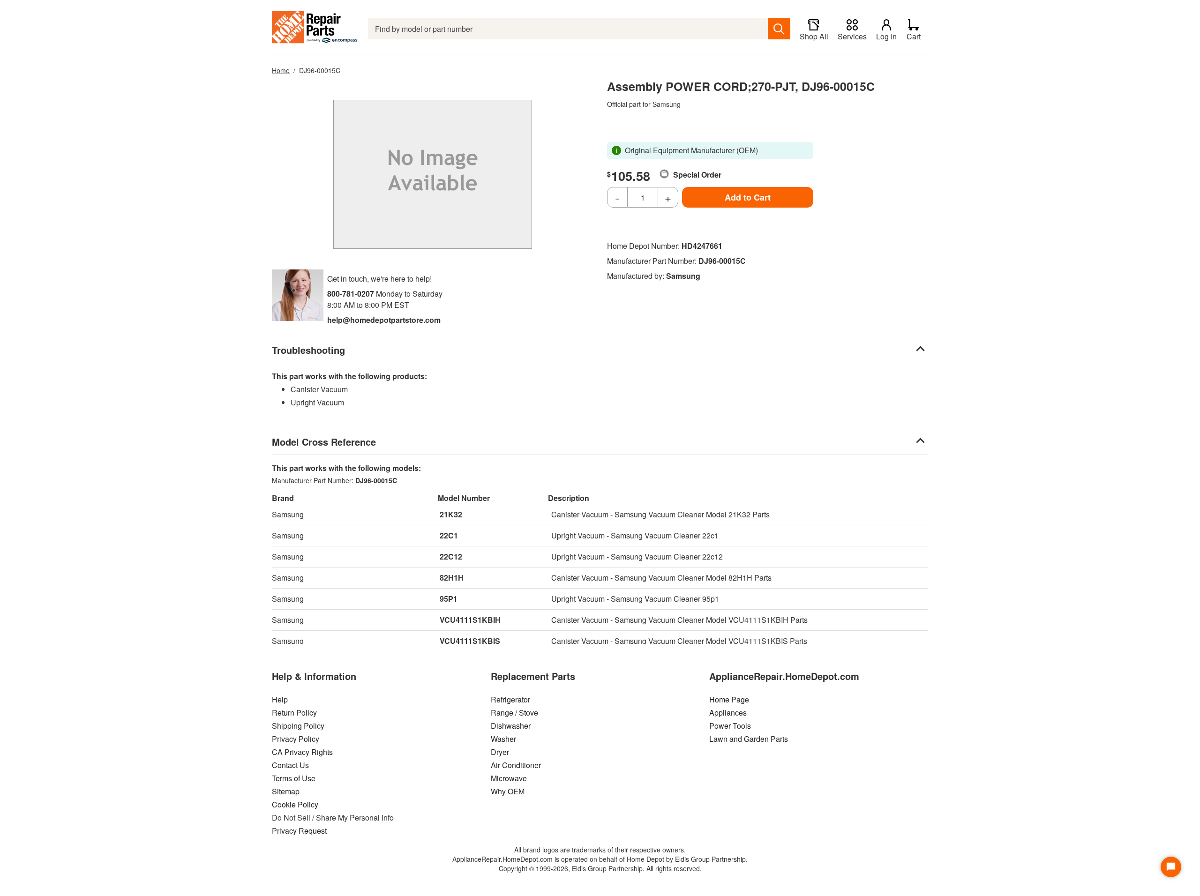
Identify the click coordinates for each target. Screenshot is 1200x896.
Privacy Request (299, 830)
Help (280, 699)
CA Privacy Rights (302, 752)
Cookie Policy (295, 804)
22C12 (451, 556)
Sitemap (286, 791)
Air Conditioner (516, 765)
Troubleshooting (308, 350)
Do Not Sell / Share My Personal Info (333, 817)
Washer (503, 738)
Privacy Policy (295, 738)
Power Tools (730, 725)
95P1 (449, 598)
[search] (779, 28)
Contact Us (290, 765)
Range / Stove (514, 712)
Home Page (729, 699)
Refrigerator (510, 699)
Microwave (509, 778)
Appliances (728, 712)
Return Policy (294, 712)
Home (281, 70)
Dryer (500, 752)
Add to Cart (748, 197)
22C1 (449, 535)
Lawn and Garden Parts (748, 738)
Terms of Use (293, 778)
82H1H (452, 577)
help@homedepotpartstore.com (384, 319)
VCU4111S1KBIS (470, 640)
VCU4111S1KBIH (470, 619)
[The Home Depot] (315, 28)
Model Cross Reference (324, 441)
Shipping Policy (298, 725)
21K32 (451, 514)
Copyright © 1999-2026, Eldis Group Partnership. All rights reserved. (600, 868)
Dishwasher (511, 725)
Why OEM (508, 791)
